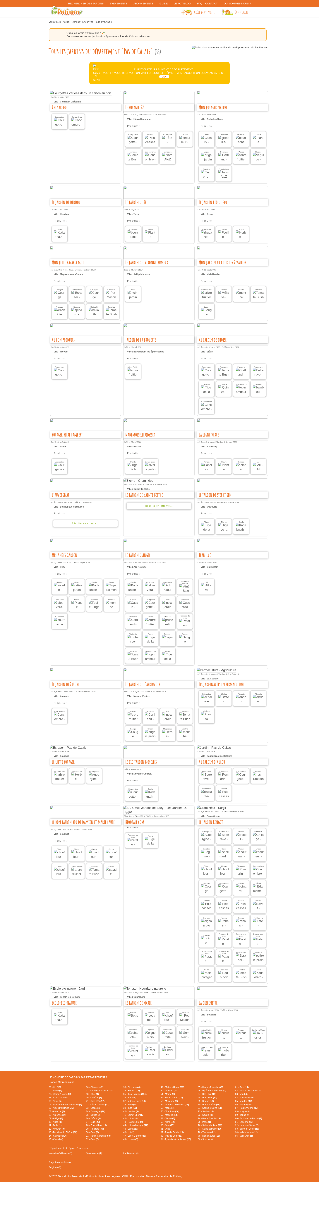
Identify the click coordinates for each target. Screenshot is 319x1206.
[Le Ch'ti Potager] (85, 748)
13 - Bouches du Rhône (63, 1132)
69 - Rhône (206, 1101)
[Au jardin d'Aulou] (232, 748)
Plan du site (137, 1176)
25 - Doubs (93, 1115)
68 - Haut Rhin (207, 1097)
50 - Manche (168, 1090)
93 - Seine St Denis (247, 1129)
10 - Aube (55, 1122)
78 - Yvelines (206, 1132)
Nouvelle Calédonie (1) (60, 1153)
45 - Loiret (130, 1129)
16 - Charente (94, 1087)
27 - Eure (93, 1122)
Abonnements (143, 3)
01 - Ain (55, 1087)
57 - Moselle (169, 1115)
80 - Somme (205, 1139)
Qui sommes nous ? (237, 3)
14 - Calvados (58, 1136)
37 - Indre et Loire (134, 1101)
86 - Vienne (243, 1104)
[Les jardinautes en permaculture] (232, 670)
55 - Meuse (168, 1108)
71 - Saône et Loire (210, 1108)
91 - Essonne (244, 1122)
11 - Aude (55, 1125)
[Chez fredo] (85, 93)
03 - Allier (55, 1101)
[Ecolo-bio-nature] (85, 988)
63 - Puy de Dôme (172, 1136)
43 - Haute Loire (133, 1122)
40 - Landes (131, 1111)
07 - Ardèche (57, 1111)
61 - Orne (167, 1129)
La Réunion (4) (130, 1153)
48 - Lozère (130, 1139)
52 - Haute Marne (172, 1097)
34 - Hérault (131, 1090)
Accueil (66, 22)
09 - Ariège (56, 1118)
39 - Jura (130, 1108)
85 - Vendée (243, 1101)
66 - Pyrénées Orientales (212, 1090)
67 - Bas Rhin (207, 1094)
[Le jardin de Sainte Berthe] (159, 481)
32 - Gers (92, 1139)
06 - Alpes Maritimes (61, 1108)
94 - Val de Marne (246, 1132)
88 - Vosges (242, 1111)
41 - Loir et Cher (133, 1115)
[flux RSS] (229, 47)
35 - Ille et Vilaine (135, 1094)
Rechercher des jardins (86, 3)
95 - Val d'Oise (244, 1136)
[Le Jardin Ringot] (232, 808)
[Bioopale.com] (159, 810)
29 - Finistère (95, 1129)
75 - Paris (204, 1122)
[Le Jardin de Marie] (159, 988)
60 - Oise (167, 1125)
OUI (164, 76)
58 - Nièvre (168, 1118)
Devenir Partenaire (157, 1176)
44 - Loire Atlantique (135, 1125)
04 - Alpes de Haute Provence (65, 1104)
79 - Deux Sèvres (209, 1136)
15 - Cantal (56, 1139)
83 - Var (241, 1094)
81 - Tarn (242, 1087)
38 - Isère (130, 1104)
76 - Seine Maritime (210, 1125)
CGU (125, 1176)
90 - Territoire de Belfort (248, 1118)
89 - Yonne (242, 1115)
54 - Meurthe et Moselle (175, 1104)
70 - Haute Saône (209, 1104)
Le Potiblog (182, 3)
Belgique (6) (55, 1167)
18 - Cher (92, 1094)
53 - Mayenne (169, 1101)
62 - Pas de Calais (172, 1132)
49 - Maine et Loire (172, 1087)
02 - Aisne (55, 1090)
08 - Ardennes (57, 1115)
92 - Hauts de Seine (246, 1125)
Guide (164, 3)
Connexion (241, 12)
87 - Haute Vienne (246, 1108)
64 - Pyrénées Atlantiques (176, 1139)
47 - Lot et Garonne (134, 1136)
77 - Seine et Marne (210, 1129)
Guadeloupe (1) (94, 1153)
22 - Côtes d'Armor (97, 1104)
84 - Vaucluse (244, 1097)
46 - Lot (128, 1132)
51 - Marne (168, 1094)
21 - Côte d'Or (95, 1101)
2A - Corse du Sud (59, 1097)
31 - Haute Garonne (98, 1136)
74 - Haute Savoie (209, 1118)
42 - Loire (130, 1118)
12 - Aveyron (57, 1129)
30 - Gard (92, 1132)
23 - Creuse (93, 1108)
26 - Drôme (93, 1118)
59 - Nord (168, 1122)
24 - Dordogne (95, 1111)
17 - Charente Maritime (99, 1090)
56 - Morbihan (170, 1111)
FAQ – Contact (207, 3)
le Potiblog (176, 1176)
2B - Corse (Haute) (60, 1094)
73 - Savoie (205, 1115)
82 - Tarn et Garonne (247, 1090)
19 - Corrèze (94, 1097)
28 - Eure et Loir (96, 1125)
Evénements (118, 3)
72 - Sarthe (206, 1111)
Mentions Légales (109, 1176)
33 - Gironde (131, 1087)
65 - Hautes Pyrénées (210, 1087)
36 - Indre (129, 1097)
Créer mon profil (204, 12)
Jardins (76, 22)
